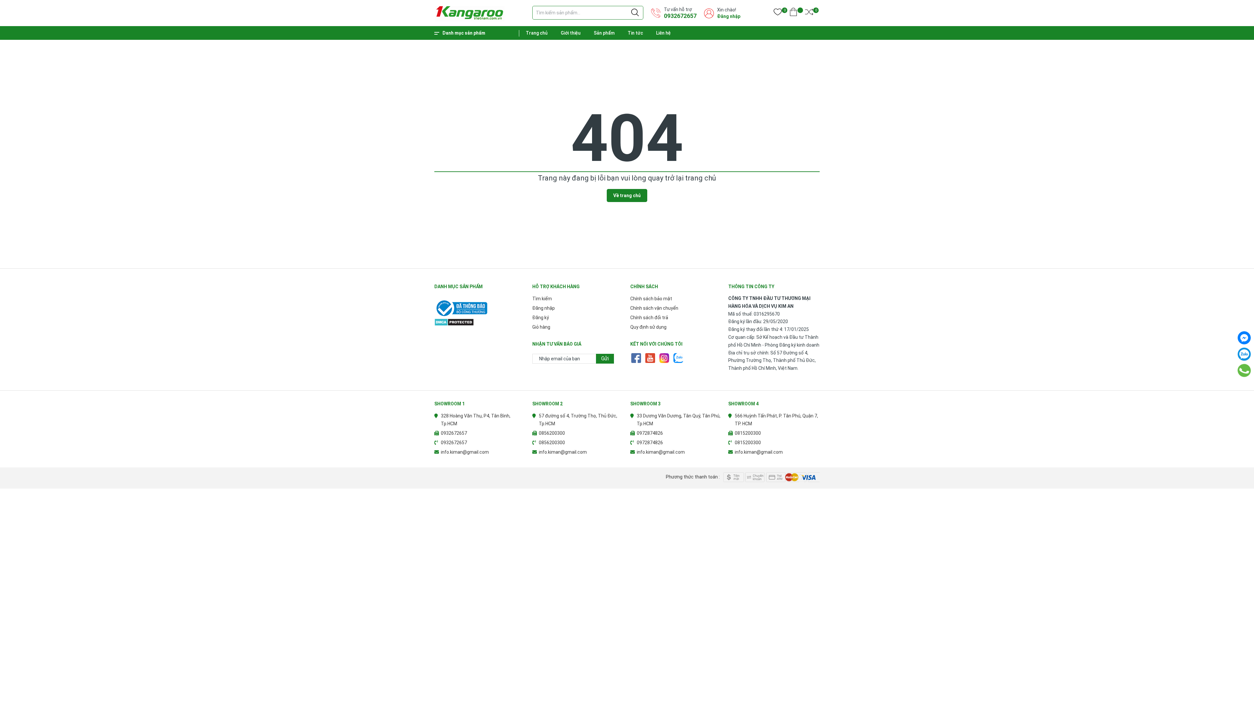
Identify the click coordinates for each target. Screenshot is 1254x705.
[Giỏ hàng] (793, 13)
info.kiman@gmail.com (465, 452)
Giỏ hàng (541, 327)
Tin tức (635, 33)
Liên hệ (663, 33)
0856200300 (552, 433)
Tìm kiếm (542, 298)
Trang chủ (537, 33)
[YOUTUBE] (650, 358)
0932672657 (680, 15)
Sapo (465, 477)
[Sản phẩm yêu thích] (778, 13)
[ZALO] (678, 358)
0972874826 (650, 433)
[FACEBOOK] (636, 358)
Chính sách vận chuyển (654, 308)
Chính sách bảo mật (651, 298)
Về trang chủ (627, 195)
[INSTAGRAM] (664, 358)
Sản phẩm (604, 33)
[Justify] (635, 12)
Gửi (605, 358)
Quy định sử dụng (648, 327)
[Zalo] (1244, 354)
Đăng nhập (728, 16)
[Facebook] (1244, 337)
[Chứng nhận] (480, 308)
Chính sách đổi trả (649, 317)
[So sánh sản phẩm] (809, 13)
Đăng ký (540, 317)
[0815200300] (1244, 370)
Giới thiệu (571, 33)
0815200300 (748, 433)
